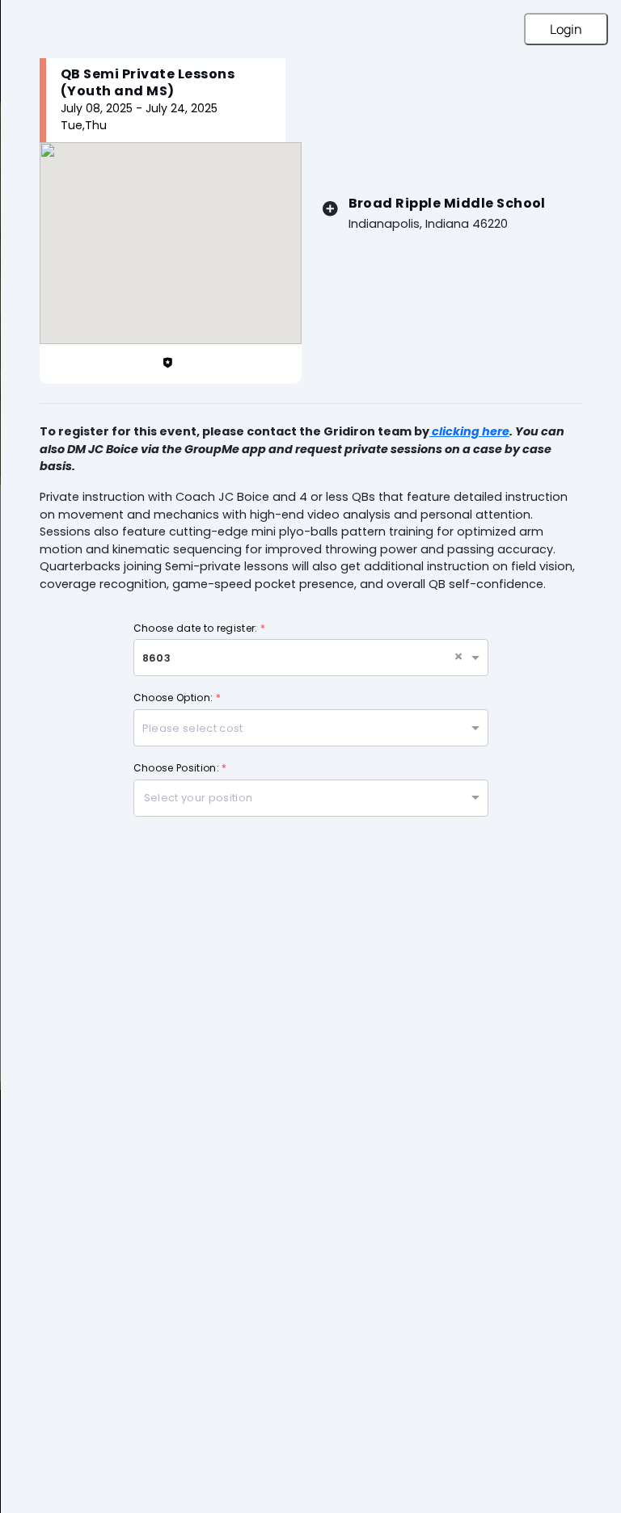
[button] (460, 657)
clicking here (469, 431)
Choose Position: (180, 768)
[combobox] (294, 660)
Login (566, 29)
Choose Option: (177, 697)
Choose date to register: (199, 628)
